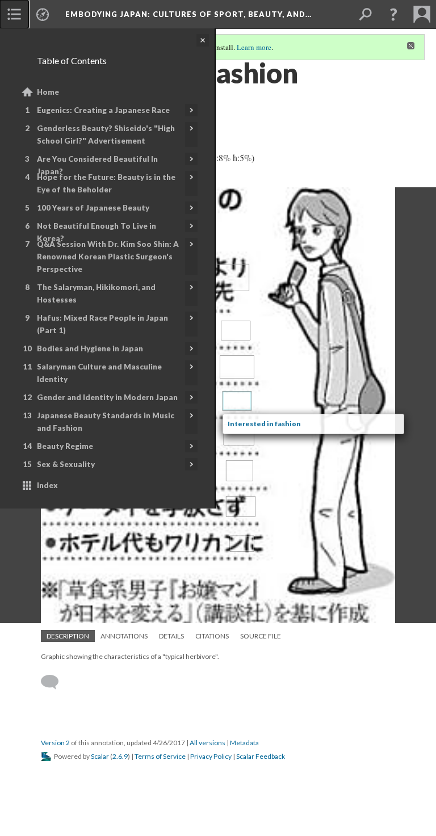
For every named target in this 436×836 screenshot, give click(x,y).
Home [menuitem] (48, 91)
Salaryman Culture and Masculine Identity (99, 373)
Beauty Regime (65, 446)
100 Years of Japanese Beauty (93, 207)
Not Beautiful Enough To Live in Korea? (96, 232)
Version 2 (55, 742)
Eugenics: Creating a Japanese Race (103, 110)
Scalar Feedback (260, 756)
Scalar (100, 756)
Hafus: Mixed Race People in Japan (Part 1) (102, 324)
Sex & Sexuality (66, 464)
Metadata (244, 742)
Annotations (124, 636)
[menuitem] (14, 14)
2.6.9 (120, 756)
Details (171, 636)
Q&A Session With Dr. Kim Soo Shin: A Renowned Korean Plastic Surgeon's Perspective (108, 257)
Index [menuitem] (47, 485)
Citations (212, 636)
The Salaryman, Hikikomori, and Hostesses (96, 293)
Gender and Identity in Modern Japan (107, 397)
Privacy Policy (211, 756)
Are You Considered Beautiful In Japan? (97, 165)
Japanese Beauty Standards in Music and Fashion (105, 421)
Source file (260, 636)
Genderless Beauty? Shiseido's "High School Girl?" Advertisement (106, 134)
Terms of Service (160, 756)
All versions (207, 742)
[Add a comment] (55, 682)
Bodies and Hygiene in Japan (90, 348)
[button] (393, 14)
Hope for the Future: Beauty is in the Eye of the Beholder (106, 183)
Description (68, 636)
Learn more (254, 47)
